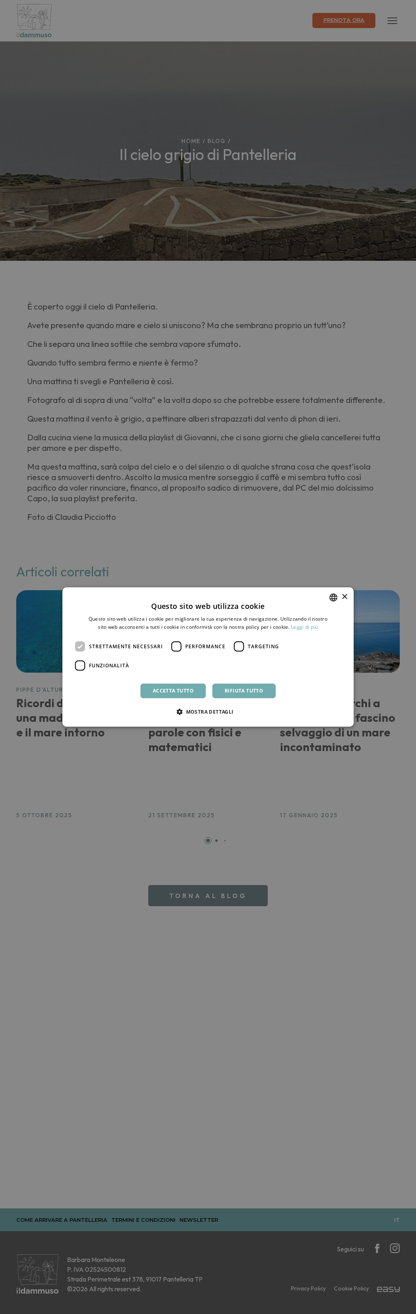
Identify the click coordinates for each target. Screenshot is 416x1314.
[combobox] (333, 597)
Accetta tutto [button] (173, 690)
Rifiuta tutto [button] (244, 690)
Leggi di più (304, 626)
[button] (207, 712)
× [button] (344, 597)
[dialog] (208, 657)
